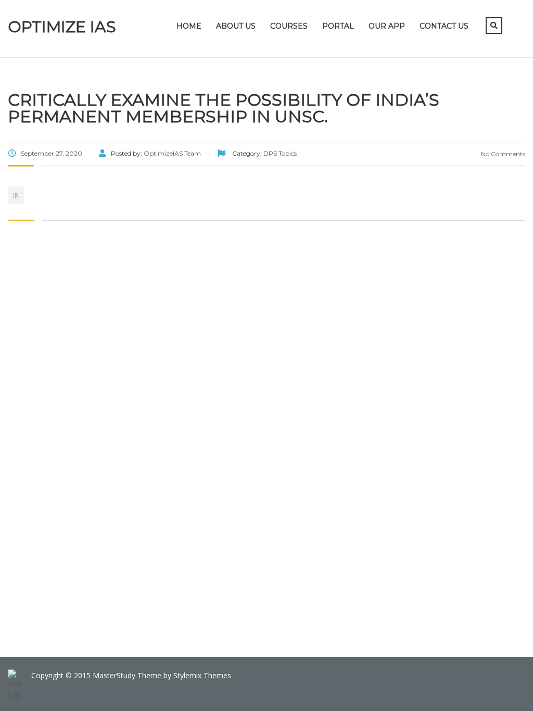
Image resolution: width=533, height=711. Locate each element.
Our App (387, 26)
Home (188, 26)
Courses (289, 26)
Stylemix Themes (202, 675)
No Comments (502, 154)
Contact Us (444, 26)
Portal (338, 26)
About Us (236, 26)
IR (16, 195)
